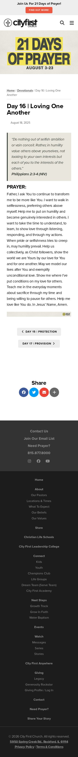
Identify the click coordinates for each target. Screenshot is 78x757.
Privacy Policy (24, 747)
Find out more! (39, 10)
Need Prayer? (39, 446)
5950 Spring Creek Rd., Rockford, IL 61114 (39, 742)
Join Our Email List (39, 438)
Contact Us (39, 431)
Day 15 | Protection (41, 331)
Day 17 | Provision (37, 343)
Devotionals (25, 90)
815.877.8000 (39, 453)
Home (11, 90)
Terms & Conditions (49, 747)
